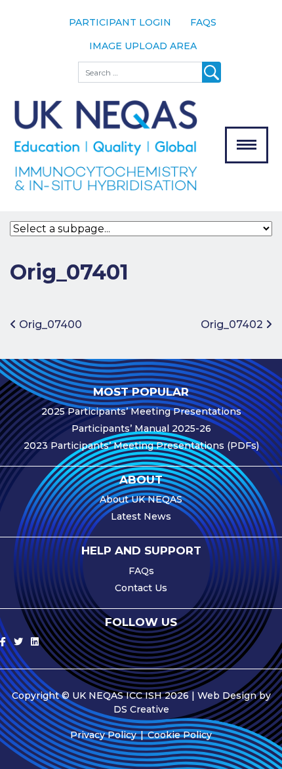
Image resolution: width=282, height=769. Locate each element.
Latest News (141, 516)
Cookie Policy (180, 735)
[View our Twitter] (18, 642)
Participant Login (120, 22)
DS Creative (141, 709)
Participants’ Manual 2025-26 (141, 428)
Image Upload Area (143, 46)
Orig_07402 (233, 324)
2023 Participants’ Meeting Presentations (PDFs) (141, 445)
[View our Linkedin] (35, 642)
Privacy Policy (103, 735)
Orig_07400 (49, 324)
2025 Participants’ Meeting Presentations (141, 411)
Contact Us (141, 588)
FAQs (203, 22)
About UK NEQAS (141, 499)
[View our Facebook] (3, 642)
